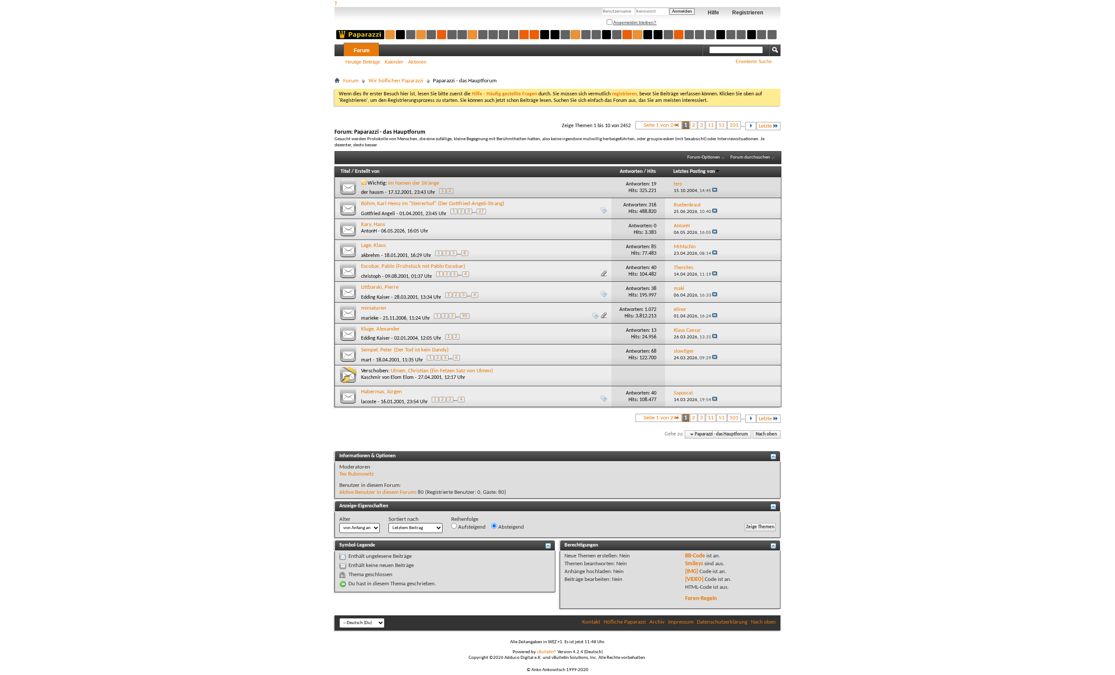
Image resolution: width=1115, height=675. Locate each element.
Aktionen (417, 61)
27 (481, 211)
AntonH (369, 231)
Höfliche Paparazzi (625, 622)
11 (711, 125)
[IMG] (691, 571)
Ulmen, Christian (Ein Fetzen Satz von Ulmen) (442, 371)
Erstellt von (367, 171)
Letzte (765, 126)
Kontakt (591, 622)
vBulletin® (547, 652)
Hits (651, 171)
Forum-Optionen (703, 157)
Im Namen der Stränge (413, 183)
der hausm (372, 192)
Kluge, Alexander (380, 329)
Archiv (657, 622)
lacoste (368, 402)
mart (366, 360)
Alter (345, 519)
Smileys (694, 564)
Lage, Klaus (373, 245)
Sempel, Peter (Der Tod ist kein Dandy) (405, 350)
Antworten (631, 171)
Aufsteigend (471, 527)
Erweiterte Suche (754, 61)
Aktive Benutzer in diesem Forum (377, 492)
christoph (371, 276)
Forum (362, 50)
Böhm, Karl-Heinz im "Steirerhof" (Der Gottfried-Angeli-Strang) (432, 203)
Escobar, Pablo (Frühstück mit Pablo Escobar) (413, 266)
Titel (345, 171)
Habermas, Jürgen (381, 392)
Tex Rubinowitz (356, 474)
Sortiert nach (404, 519)
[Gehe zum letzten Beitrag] (714, 191)
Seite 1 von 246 (661, 125)
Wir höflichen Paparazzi (395, 81)
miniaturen (373, 308)
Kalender (394, 61)
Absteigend (510, 527)
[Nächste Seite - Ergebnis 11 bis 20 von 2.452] (750, 126)
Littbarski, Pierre (380, 287)
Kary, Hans (373, 224)
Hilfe (713, 13)
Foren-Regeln (701, 598)
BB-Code (695, 556)
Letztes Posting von (694, 171)
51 (722, 125)
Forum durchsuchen (750, 157)
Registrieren (747, 13)
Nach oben (766, 434)
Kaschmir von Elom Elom (387, 377)
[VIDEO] (694, 579)
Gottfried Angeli (378, 213)
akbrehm (370, 255)
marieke (369, 318)
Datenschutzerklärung (722, 622)
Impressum (680, 622)
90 (464, 316)
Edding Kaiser (375, 297)
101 (734, 125)
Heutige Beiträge (362, 61)
